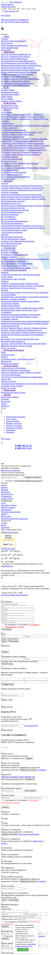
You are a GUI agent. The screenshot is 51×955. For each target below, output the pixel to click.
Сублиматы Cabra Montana (12, 143)
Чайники (12, 328)
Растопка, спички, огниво (21, 346)
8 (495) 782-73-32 (23, 448)
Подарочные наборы (9, 170)
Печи (44, 343)
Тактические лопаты (25, 359)
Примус (19, 343)
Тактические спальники (38, 297)
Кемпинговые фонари (10, 323)
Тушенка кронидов (9, 128)
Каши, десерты (7, 168)
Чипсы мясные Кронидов (12, 174)
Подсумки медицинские (11, 243)
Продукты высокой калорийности (15, 177)
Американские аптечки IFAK (30, 190)
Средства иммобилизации (12, 212)
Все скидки (6, 50)
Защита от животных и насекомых (15, 370)
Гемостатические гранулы (12, 197)
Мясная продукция (9, 161)
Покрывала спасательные (26, 384)
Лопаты (4, 357)
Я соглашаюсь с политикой (22, 626)
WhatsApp (5, 777)
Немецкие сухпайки (9, 119)
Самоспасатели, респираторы (13, 368)
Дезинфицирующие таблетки (13, 266)
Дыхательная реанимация (12, 223)
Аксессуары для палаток (38, 292)
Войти (4, 641)
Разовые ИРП (25, 114)
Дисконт (4, 39)
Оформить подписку (33, 477)
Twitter (21, 777)
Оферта (4, 514)
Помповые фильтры (17, 261)
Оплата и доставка (14, 426)
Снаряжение (6, 312)
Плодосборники (36, 335)
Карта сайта (6, 516)
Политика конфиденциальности (14, 518)
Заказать (5, 807)
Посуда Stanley (7, 99)
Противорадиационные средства (15, 210)
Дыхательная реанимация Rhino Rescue (17, 83)
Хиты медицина (21, 45)
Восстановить (30, 791)
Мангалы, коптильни (32, 343)
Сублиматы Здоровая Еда (31, 152)
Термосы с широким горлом (13, 283)
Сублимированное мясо (36, 150)
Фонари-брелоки (41, 323)
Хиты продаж (7, 43)
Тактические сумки (9, 279)
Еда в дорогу (11, 419)
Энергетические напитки (11, 159)
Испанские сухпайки (36, 117)
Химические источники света (13, 321)
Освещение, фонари (9, 319)
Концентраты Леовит (36, 148)
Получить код (7, 664)
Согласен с (23, 481)
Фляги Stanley (7, 97)
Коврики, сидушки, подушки (13, 299)
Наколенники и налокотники (30, 377)
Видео (3, 525)
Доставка (5, 399)
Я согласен (22, 950)
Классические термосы (23, 286)
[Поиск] (2, 441)
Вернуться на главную (10, 470)
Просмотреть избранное (29, 834)
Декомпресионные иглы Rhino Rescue (17, 74)
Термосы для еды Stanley (11, 101)
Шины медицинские (9, 214)
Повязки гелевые (42, 206)
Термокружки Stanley (10, 92)
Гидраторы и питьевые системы (14, 254)
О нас (3, 503)
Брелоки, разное (31, 317)
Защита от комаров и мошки (13, 372)
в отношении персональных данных (22, 626)
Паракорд (20, 317)
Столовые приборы (39, 328)
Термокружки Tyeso (9, 105)
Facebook (14, 777)
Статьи (4, 523)
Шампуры (5, 346)
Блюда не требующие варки (22, 134)
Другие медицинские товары (13, 239)
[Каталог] (2, 437)
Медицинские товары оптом (13, 392)
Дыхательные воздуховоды (33, 228)
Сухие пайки (6, 112)
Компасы (25, 315)
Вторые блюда (20, 125)
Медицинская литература (12, 237)
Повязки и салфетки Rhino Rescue (15, 81)
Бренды (4, 487)
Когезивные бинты (9, 246)
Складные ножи (8, 355)
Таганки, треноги (8, 343)
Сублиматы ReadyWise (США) (26, 145)
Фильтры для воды (9, 257)
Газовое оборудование (10, 306)
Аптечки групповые (9, 192)
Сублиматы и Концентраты (12, 137)
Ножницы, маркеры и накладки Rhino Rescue (20, 79)
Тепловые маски (8, 384)
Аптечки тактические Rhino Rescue (16, 54)
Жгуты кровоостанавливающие (14, 221)
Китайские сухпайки (17, 117)
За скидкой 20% (31, 725)
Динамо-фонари (27, 323)
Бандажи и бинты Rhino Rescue (14, 59)
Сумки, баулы (7, 277)
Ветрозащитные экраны (11, 310)
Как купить (6, 401)
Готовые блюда (7, 123)
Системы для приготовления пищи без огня (19, 163)
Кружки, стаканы (8, 330)
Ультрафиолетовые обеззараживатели (17, 263)
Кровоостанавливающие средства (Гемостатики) (21, 194)
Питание (14, 41)
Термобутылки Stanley (10, 94)
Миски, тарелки (23, 328)
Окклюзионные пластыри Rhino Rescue (17, 61)
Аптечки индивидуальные (31, 186)
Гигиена (4, 337)
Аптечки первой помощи (11, 188)
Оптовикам (11, 430)
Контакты (5, 406)
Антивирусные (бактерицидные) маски (17, 241)
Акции (4, 404)
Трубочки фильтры (9, 259)
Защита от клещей (33, 372)
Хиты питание (7, 45)
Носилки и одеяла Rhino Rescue (14, 77)
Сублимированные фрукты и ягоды (28, 141)
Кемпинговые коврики (30, 301)
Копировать (29, 779)
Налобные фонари (41, 321)
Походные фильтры (25, 259)
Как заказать (6, 510)
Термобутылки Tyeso (10, 108)
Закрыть (5, 652)
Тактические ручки (9, 377)
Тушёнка (30, 125)
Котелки (4, 328)
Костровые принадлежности (13, 341)
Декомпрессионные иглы (32, 226)
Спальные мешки (8, 295)
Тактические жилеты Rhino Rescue (15, 85)
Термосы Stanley (8, 90)
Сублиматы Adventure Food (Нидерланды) (25, 146)
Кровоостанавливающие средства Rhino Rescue (21, 65)
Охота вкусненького (9, 48)
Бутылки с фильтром (9, 252)
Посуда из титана (8, 348)
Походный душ (7, 339)
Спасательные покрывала (12, 232)
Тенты (24, 292)
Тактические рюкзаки (31, 275)
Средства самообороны (11, 375)
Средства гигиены (22, 339)
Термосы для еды (29, 288)
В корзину (42, 770)
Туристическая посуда (10, 326)
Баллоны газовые (36, 308)
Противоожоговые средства (13, 201)
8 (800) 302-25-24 (8, 7)
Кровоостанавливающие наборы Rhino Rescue (20, 70)
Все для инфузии (8, 217)
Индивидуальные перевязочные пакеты (18, 206)
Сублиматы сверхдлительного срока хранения (20, 154)
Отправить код (7, 684)
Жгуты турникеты (8, 219)
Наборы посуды (35, 330)
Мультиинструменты (10, 363)
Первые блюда (7, 125)
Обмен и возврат (8, 507)
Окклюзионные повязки (11, 226)
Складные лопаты (8, 359)
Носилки (5, 234)
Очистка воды (7, 494)
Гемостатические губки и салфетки (31, 199)
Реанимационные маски (11, 228)
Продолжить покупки (28, 770)
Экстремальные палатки (11, 292)
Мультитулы (6, 361)
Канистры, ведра (8, 332)
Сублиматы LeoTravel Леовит (13, 150)
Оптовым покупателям (10, 512)
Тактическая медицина (15, 417)
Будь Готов (6, 439)
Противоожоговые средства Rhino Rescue (18, 63)
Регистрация (6, 629)
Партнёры (5, 527)
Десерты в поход (8, 179)
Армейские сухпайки (10, 114)
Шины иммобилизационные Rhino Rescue (19, 72)
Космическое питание (10, 166)
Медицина (5, 41)
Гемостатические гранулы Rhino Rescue (17, 68)
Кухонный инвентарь (20, 335)
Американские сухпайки (29, 119)
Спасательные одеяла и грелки (14, 230)
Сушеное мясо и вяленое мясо (13, 172)
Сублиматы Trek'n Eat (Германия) (15, 139)
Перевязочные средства (11, 203)
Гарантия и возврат (14, 428)
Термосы (22, 41)
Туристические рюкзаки (11, 275)
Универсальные (31, 283)
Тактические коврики (10, 303)
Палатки (4, 290)
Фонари (30, 321)
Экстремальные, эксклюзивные (14, 297)
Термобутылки (15, 288)
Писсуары (34, 339)
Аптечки (4, 183)
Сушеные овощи (8, 132)
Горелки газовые (8, 308)
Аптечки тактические (10, 186)
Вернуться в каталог (9, 834)
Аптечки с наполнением (33, 188)
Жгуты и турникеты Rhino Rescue (15, 56)
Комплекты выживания (11, 315)
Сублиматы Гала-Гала (10, 152)
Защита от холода (8, 381)
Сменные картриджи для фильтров (15, 268)
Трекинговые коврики (10, 301)
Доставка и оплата (9, 505)
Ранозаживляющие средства (13, 208)
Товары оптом (7, 498)
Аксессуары (6, 379)
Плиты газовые (22, 308)
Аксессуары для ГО (30, 310)
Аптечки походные (9, 190)
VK (33, 777)
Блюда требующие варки (26, 132)
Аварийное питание (9, 157)
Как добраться (16, 2)
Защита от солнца (8, 388)
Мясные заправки (41, 125)
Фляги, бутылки (22, 332)
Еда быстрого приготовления (13, 130)
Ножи (3, 352)
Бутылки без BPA (8, 250)
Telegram (27, 777)
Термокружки (7, 286)
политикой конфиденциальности (28, 481)
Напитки (43, 168)
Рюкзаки (4, 272)
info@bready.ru (7, 4)
